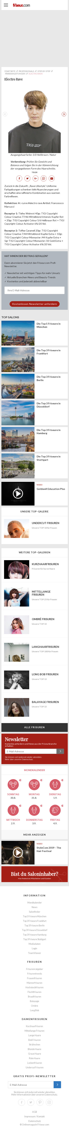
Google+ (36, 178)
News (34, 907)
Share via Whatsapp (44, 178)
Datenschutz (27, 759)
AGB (34, 1112)
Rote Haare (34, 1058)
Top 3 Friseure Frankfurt (34, 921)
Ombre (34, 1005)
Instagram (49, 1102)
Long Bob (34, 1010)
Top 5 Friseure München (34, 916)
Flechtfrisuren (34, 992)
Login (34, 948)
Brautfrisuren (34, 996)
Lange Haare (34, 1035)
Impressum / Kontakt (34, 1116)
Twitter (27, 178)
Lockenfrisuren (34, 1063)
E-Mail (52, 178)
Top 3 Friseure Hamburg (34, 934)
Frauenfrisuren (34, 978)
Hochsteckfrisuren (34, 987)
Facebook (19, 178)
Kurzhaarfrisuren (34, 1026)
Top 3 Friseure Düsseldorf (34, 930)
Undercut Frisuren (35, 1067)
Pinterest (40, 1102)
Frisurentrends (34, 973)
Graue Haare (34, 1053)
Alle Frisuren (34, 727)
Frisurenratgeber (34, 969)
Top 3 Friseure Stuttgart (34, 939)
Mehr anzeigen (34, 834)
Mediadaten (35, 944)
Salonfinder (34, 911)
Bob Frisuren (34, 1040)
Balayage (34, 1001)
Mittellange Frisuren (34, 1031)
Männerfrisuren (34, 983)
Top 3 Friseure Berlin (34, 925)
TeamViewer (34, 953)
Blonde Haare (34, 1049)
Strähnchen (34, 1044)
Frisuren (34, 961)
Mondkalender (34, 902)
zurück (63, 114)
